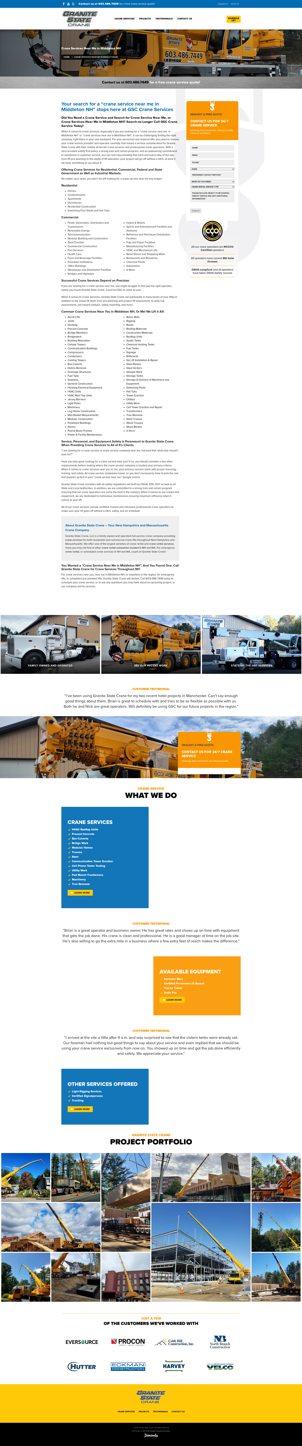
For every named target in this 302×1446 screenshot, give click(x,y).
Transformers (134, 411)
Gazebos (73, 379)
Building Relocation (79, 340)
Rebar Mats (133, 317)
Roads (130, 325)
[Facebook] (63, 4)
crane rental (72, 551)
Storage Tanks (134, 376)
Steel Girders (134, 368)
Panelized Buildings (79, 423)
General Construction (80, 383)
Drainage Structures (79, 372)
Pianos (72, 427)
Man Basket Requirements (83, 415)
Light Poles (74, 403)
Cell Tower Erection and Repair (144, 407)
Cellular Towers (77, 344)
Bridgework (74, 336)
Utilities (130, 399)
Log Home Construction (81, 411)
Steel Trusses (134, 419)
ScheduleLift (233, 19)
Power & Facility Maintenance (85, 434)
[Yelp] (73, 4)
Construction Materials (139, 332)
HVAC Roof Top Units (80, 395)
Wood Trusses (134, 423)
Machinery (74, 407)
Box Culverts (75, 364)
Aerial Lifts (74, 317)
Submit (196, 210)
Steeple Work (134, 372)
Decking (72, 325)
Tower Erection (135, 395)
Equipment (223, 4)
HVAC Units (74, 391)
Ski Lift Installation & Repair (142, 360)
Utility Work (133, 403)
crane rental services (161, 544)
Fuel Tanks (132, 348)
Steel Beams (133, 364)
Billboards (132, 356)
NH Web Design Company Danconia (156, 1431)
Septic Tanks (133, 340)
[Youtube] (68, 4)
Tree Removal (134, 415)
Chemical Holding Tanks (140, 344)
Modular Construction (80, 419)
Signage (131, 352)
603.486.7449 (108, 3)
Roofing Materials (136, 328)
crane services (73, 540)
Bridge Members (78, 332)
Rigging (130, 321)
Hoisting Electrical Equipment (85, 387)
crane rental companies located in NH (124, 547)
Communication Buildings (82, 348)
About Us (235, 4)
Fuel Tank (73, 376)
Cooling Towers (77, 360)
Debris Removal (77, 368)
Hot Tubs (131, 391)
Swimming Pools (136, 387)
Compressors (76, 352)
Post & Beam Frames (80, 430)
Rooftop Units (134, 336)
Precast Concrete (78, 328)
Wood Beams (134, 427)
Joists (71, 321)
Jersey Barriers (77, 399)
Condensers (75, 356)
